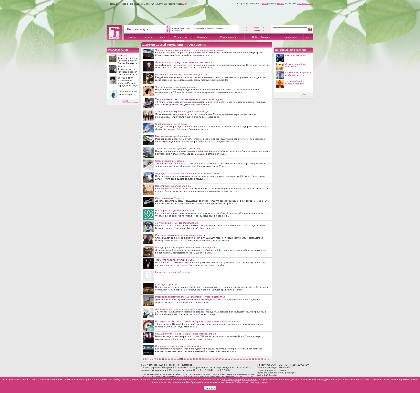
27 (211, 359)
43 (259, 359)
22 (197, 359)
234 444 (280, 3)
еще (307, 37)
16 (178, 359)
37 (241, 359)
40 (250, 359)
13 (169, 359)
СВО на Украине (261, 37)
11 (163, 359)
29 (217, 359)
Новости (147, 37)
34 (232, 359)
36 (238, 359)
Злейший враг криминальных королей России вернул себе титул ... (127, 83)
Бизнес (132, 37)
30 (220, 359)
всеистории (306, 95)
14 (172, 359)
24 (202, 359)
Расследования (228, 37)
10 (160, 359)
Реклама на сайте (305, 3)
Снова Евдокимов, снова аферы (127, 92)
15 (175, 359)
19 (188, 359)
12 (166, 359)
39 (247, 359)
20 (191, 359)
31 (223, 359)
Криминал (202, 37)
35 (235, 359)
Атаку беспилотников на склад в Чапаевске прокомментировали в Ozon (200, 28)
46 (267, 359)
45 (264, 359)
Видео (162, 37)
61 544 (265, 3)
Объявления (290, 37)
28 (214, 359)
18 (185, 359)
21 (194, 359)
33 (229, 359)
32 (226, 359)
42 (256, 359)
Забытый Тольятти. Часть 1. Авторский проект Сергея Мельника (127, 70)
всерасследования (132, 101)
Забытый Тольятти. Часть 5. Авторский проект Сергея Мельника (127, 59)
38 (244, 359)
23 (200, 359)
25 (205, 359)
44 (262, 359)
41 (253, 359)
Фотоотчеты (180, 37)
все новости (177, 30)
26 (208, 359)
